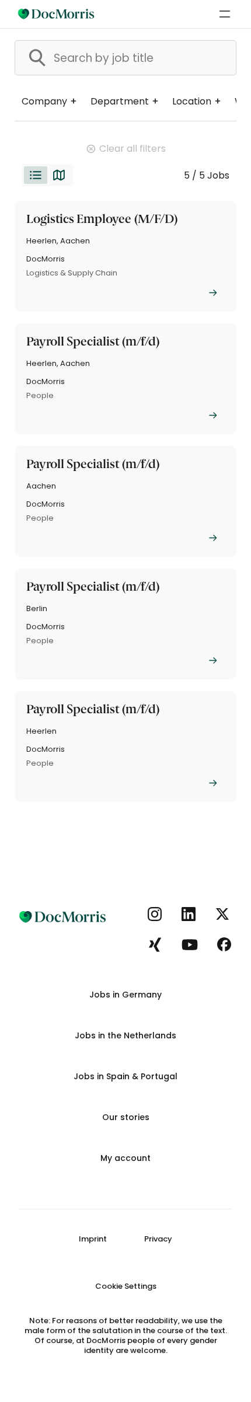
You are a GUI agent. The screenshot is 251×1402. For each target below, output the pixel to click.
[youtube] (190, 945)
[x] (222, 915)
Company (44, 101)
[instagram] (155, 915)
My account (125, 1158)
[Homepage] (56, 14)
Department (119, 101)
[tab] (35, 175)
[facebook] (224, 945)
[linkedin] (189, 915)
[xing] (155, 945)
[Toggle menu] (224, 14)
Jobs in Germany (125, 994)
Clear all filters (132, 148)
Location (191, 101)
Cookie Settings (125, 1286)
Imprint (93, 1239)
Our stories (125, 1117)
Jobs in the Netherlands (125, 1035)
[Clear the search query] (218, 58)
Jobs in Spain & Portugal (125, 1076)
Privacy (158, 1239)
